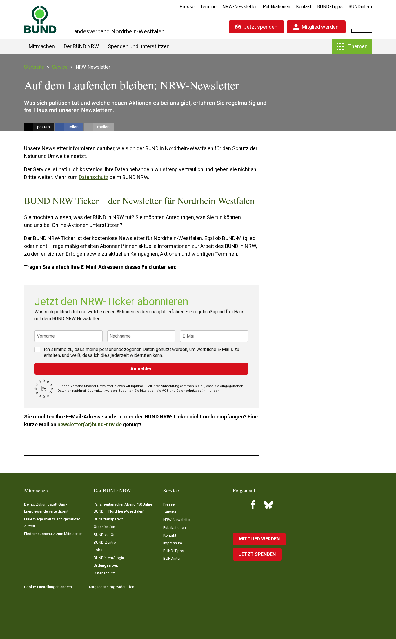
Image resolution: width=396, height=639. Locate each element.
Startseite (34, 67)
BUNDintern (360, 6)
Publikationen (276, 6)
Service (60, 67)
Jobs (98, 550)
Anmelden (141, 368)
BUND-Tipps (330, 6)
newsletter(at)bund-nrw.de (89, 424)
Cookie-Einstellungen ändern (48, 587)
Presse (187, 6)
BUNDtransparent (108, 519)
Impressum (172, 543)
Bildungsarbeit (106, 565)
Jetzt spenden (260, 27)
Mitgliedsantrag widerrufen (111, 587)
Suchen (367, 26)
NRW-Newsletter (239, 6)
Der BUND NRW (81, 46)
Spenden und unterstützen (139, 46)
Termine (208, 6)
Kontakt (303, 6)
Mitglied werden (320, 27)
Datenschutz (93, 177)
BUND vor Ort (105, 534)
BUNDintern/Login (109, 558)
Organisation (104, 527)
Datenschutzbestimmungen (198, 391)
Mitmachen (42, 46)
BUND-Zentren (106, 542)
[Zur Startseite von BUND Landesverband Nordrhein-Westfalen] (40, 19)
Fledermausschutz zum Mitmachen (53, 533)
